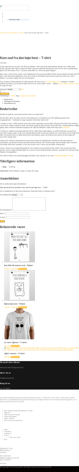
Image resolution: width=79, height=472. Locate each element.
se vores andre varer (52, 82)
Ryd (22, 89)
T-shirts (21, 33)
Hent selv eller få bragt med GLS (11, 368)
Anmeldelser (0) (10, 103)
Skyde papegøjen (10, 417)
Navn (2, 213)
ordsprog (23, 96)
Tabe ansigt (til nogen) (12, 415)
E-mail (3, 217)
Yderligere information (12, 101)
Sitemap (3, 463)
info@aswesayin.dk (7, 378)
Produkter (7, 431)
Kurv (5, 439)
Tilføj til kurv (4, 94)
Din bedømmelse (6, 195)
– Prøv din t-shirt (14, 437)
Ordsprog (7, 433)
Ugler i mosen (9, 418)
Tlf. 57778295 (5, 389)
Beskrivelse (8, 99)
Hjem (6, 430)
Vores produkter (11, 33)
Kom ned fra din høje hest (13, 420)
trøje (33, 96)
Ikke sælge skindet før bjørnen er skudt (18, 411)
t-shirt (29, 96)
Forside (2, 33)
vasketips (66, 127)
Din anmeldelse (6, 210)
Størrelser (3, 89)
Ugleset (7, 413)
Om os (6, 435)
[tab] (41, 99)
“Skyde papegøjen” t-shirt (63, 156)
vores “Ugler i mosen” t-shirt (68, 84)
